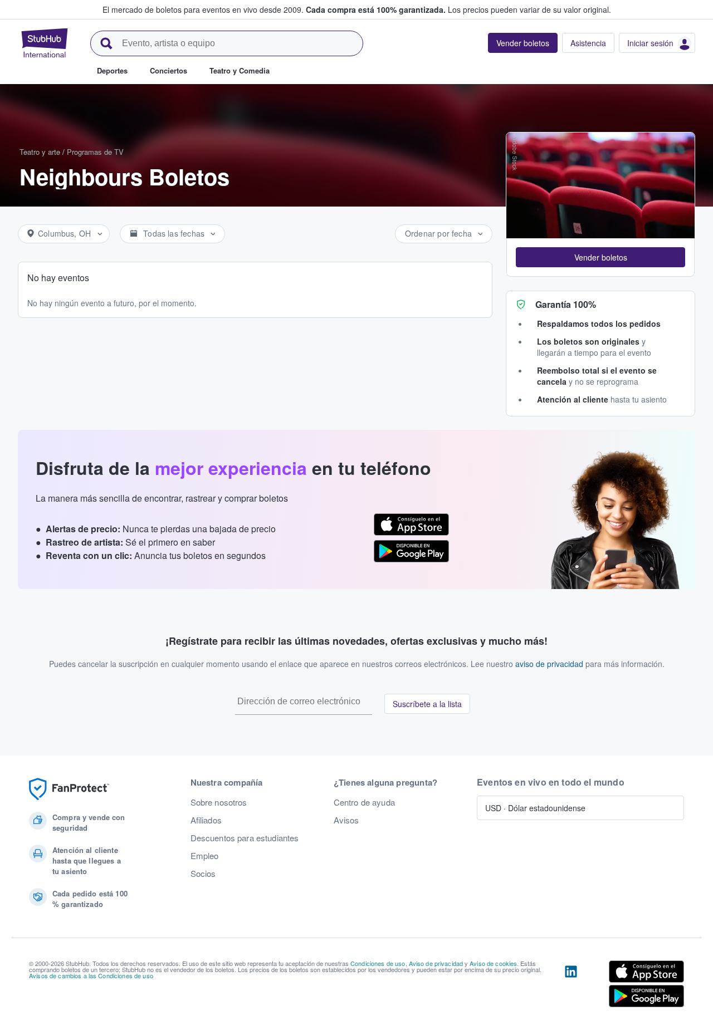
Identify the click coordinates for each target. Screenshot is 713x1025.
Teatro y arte (39, 151)
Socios (203, 873)
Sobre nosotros (219, 802)
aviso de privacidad (549, 663)
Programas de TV (95, 151)
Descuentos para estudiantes (245, 837)
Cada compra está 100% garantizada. (376, 9)
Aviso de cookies (493, 963)
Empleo (205, 855)
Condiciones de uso (378, 963)
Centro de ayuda (364, 802)
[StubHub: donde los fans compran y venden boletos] (44, 43)
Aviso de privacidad (436, 963)
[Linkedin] (571, 986)
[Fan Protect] (69, 789)
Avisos (346, 820)
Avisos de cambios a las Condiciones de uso (91, 975)
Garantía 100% (565, 304)
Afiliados (206, 820)
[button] (600, 257)
